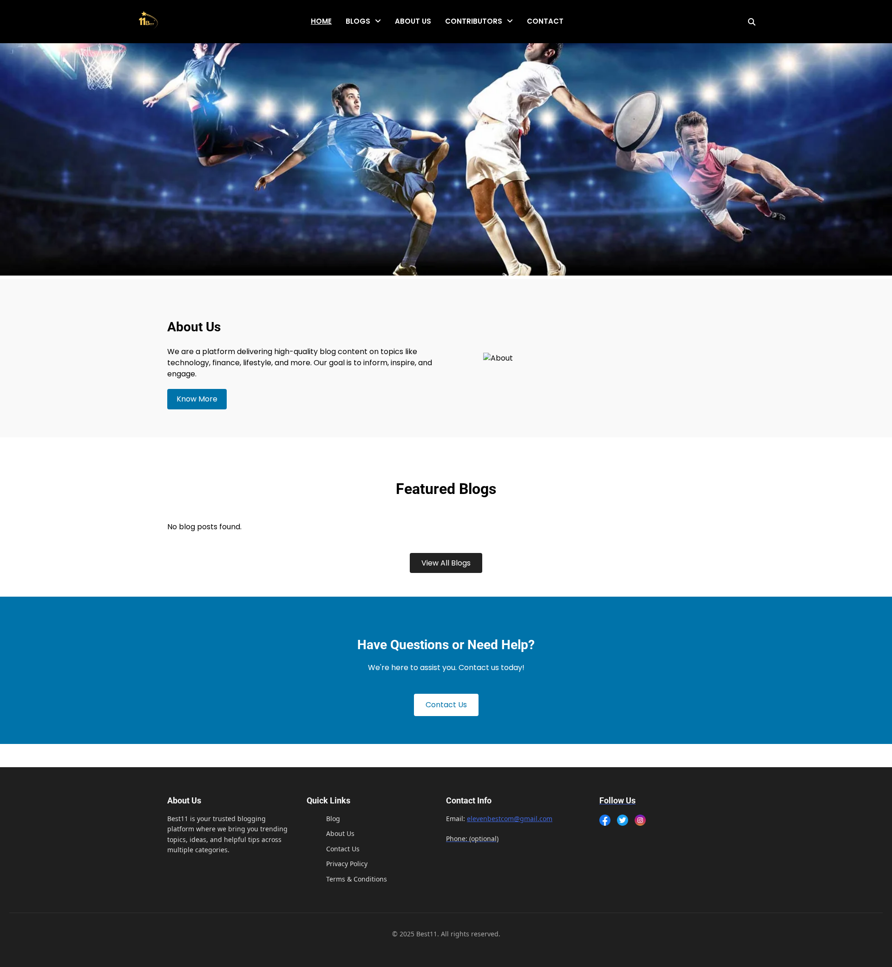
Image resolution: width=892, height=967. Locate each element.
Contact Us (446, 704)
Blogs (358, 21)
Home (321, 21)
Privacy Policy (346, 863)
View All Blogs (446, 563)
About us (413, 21)
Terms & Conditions (356, 879)
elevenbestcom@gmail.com (509, 818)
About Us (340, 833)
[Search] (751, 21)
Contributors (473, 21)
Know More (197, 399)
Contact (545, 21)
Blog (333, 818)
